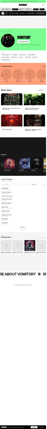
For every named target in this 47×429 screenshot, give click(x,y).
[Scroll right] (44, 75)
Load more (22, 227)
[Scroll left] (2, 75)
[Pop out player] (10, 13)
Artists (3, 31)
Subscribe (34, 427)
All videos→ (41, 90)
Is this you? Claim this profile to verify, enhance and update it (29, 44)
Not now (41, 427)
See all (43, 66)
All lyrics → (41, 237)
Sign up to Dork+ (24, 41)
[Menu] (43, 5)
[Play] (2, 13)
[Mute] (12, 13)
